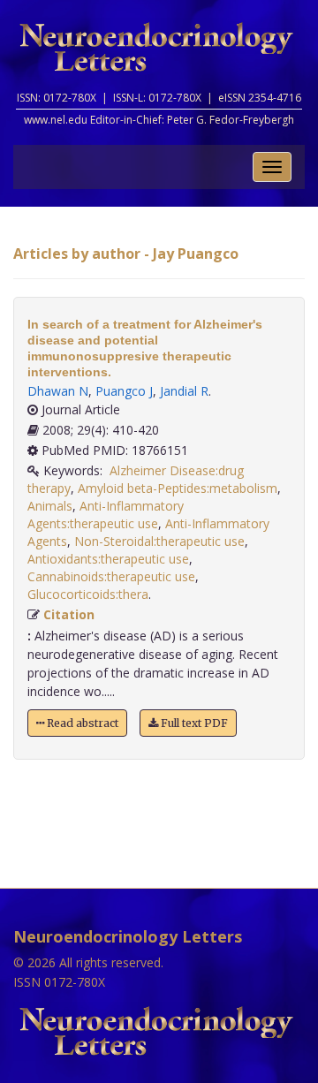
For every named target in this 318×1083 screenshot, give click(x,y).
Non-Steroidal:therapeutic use (159, 541)
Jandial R (184, 390)
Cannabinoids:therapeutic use (111, 576)
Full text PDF (193, 723)
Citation (69, 614)
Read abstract (81, 723)
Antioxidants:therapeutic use (108, 558)
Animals (49, 505)
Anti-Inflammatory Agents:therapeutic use (105, 514)
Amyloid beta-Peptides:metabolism (177, 488)
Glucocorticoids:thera (87, 594)
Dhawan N (57, 390)
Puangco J (124, 390)
